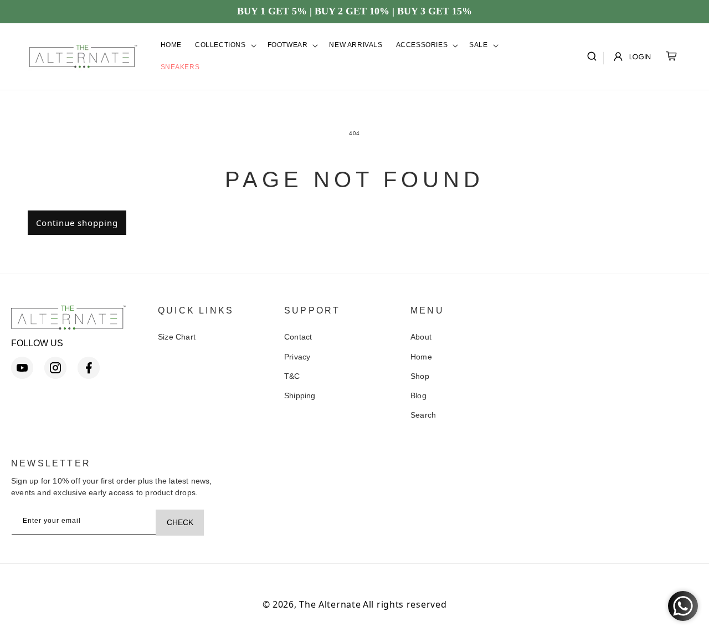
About (420, 336)
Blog (418, 395)
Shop (419, 376)
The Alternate (330, 604)
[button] (224, 45)
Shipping (300, 395)
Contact (298, 336)
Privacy (297, 356)
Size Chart (177, 336)
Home (421, 356)
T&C (292, 376)
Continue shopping (77, 222)
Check (180, 522)
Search (423, 414)
